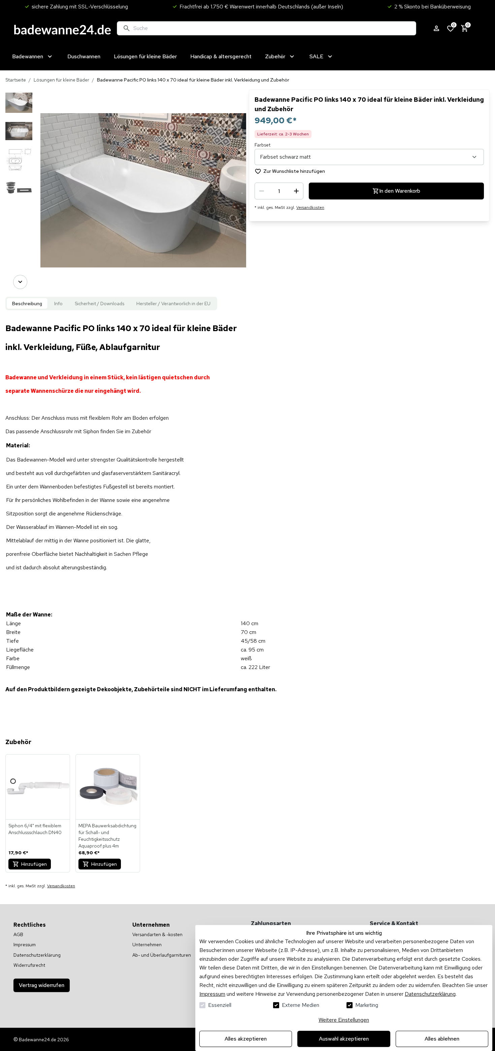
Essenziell (219, 1005)
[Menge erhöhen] (296, 191)
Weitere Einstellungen (344, 1019)
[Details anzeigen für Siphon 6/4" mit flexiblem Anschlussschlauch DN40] (38, 787)
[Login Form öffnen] (436, 28)
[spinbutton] (279, 191)
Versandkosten (310, 207)
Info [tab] (58, 303)
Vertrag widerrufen (41, 985)
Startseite (15, 80)
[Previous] (20, 98)
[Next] (20, 282)
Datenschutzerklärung (430, 993)
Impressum (212, 993)
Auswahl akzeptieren (344, 1038)
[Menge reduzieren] (261, 191)
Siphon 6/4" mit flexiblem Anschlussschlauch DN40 (35, 829)
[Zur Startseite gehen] (62, 28)
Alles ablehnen (442, 1038)
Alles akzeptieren (246, 1038)
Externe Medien (300, 1005)
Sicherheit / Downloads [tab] (99, 303)
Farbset (262, 145)
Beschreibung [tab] (27, 303)
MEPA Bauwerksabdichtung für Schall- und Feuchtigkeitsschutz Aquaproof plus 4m (107, 836)
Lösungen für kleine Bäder (61, 80)
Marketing (366, 1005)
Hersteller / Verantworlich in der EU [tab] (173, 303)
